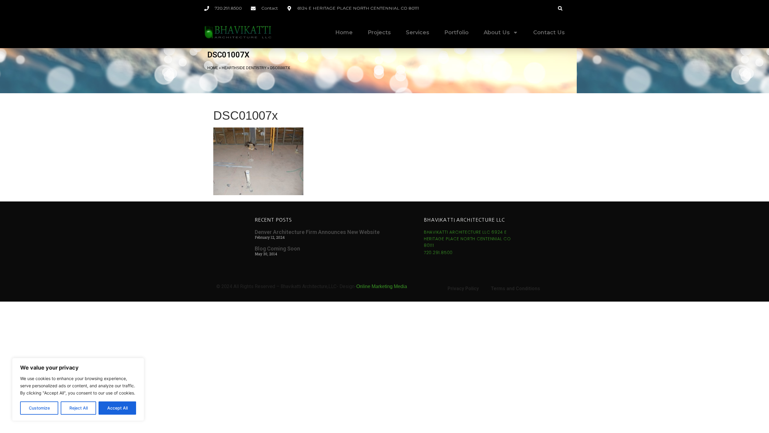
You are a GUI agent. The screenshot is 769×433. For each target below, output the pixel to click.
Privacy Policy (463, 288)
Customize (39, 407)
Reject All (78, 407)
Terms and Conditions (515, 288)
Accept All (117, 407)
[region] (78, 389)
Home (344, 32)
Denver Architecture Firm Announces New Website (317, 232)
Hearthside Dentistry (244, 68)
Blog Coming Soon (277, 248)
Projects (379, 32)
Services (417, 32)
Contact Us (549, 32)
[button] (560, 8)
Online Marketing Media (381, 286)
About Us (497, 32)
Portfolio (456, 32)
